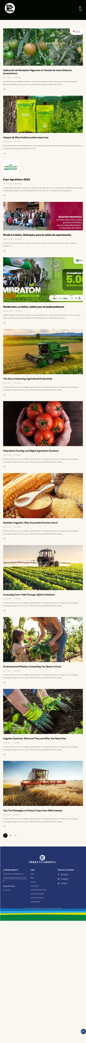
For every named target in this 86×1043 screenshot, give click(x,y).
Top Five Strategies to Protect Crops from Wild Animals (32, 810)
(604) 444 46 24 (9, 886)
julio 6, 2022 (6, 671)
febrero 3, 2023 (7, 184)
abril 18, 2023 (7, 77)
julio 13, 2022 (7, 383)
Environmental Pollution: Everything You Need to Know (32, 666)
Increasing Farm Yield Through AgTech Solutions (29, 594)
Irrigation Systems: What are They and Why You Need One (34, 738)
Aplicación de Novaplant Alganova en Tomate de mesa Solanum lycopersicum (37, 71)
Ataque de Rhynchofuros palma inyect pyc (26, 137)
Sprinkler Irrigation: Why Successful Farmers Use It (30, 522)
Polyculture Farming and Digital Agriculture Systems (31, 450)
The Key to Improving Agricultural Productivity (27, 378)
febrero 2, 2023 (7, 239)
